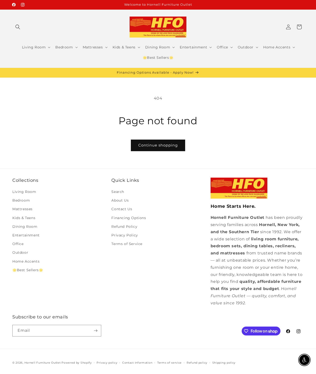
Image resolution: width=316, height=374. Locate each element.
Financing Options (128, 218)
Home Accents (26, 261)
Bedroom (21, 200)
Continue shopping (158, 145)
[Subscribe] (95, 330)
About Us (120, 200)
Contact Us (121, 209)
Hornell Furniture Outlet (42, 362)
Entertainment (26, 235)
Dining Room (25, 226)
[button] (17, 26)
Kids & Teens (23, 218)
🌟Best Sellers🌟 (27, 270)
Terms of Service (126, 244)
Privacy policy (107, 362)
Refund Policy (124, 226)
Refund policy (197, 362)
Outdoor (20, 252)
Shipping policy (224, 362)
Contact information (137, 362)
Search (117, 191)
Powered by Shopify (76, 362)
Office (18, 244)
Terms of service (169, 362)
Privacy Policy (124, 235)
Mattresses (22, 209)
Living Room (24, 191)
